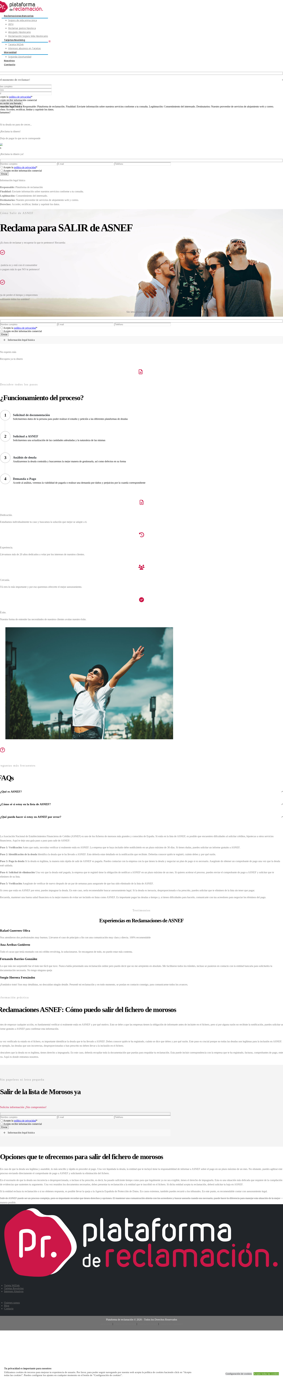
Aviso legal (106, 1323)
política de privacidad (20, 96)
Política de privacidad (125, 1323)
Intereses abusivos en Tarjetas (24, 48)
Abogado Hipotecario (19, 32)
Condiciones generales (171, 1323)
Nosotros (9, 60)
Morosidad (10, 52)
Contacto (9, 64)
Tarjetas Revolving (14, 40)
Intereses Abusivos (13, 1291)
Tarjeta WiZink (16, 44)
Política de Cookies (148, 1323)
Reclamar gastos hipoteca (22, 28)
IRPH (10, 24)
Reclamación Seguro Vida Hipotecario (28, 36)
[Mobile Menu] (49, 41)
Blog (6, 1305)
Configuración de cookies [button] (239, 1373)
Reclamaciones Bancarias (19, 16)
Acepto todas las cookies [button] (266, 1373)
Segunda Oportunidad (19, 56)
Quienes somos (12, 1302)
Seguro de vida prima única (22, 20)
